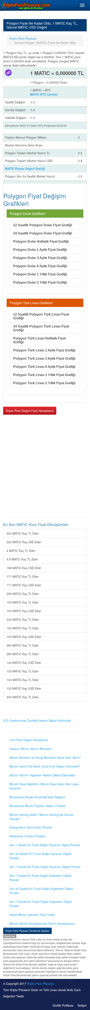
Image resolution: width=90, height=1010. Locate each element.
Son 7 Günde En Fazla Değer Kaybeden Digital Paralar (40, 904)
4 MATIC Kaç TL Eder (20, 550)
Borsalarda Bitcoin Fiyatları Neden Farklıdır (37, 806)
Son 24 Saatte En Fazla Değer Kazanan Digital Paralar (40, 856)
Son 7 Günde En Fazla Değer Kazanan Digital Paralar (45, 867)
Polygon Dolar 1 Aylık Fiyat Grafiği (40, 249)
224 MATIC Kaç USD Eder (23, 542)
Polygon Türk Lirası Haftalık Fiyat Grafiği (39, 340)
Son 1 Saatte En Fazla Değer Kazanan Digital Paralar (44, 845)
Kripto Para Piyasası (40, 983)
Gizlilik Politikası (63, 1005)
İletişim (82, 1005)
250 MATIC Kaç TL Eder (22, 594)
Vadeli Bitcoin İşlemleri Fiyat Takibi (32, 915)
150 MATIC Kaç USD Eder (23, 637)
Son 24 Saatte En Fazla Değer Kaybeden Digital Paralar (41, 890)
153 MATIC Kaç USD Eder (23, 611)
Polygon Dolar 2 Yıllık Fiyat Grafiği (40, 282)
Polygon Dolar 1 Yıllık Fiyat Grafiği (40, 274)
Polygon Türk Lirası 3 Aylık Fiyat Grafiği (44, 358)
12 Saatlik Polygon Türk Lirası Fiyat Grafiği (41, 316)
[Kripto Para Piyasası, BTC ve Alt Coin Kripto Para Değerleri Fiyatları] (25, 5)
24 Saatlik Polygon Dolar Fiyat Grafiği (42, 233)
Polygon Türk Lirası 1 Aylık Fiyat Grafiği (44, 350)
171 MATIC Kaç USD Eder (23, 585)
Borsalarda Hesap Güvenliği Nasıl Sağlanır (37, 797)
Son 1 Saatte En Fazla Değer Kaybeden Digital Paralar (40, 877)
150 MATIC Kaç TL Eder (22, 628)
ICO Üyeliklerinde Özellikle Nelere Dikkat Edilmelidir (37, 720)
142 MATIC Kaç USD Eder (23, 662)
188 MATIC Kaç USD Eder (23, 568)
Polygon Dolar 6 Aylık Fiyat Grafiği (40, 266)
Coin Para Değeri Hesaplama (28, 740)
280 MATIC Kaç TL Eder (22, 645)
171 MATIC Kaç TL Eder (22, 576)
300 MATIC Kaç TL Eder (22, 697)
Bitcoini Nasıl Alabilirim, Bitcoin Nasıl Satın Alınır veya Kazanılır (44, 786)
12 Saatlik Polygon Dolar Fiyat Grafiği (42, 225)
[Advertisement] (45, 468)
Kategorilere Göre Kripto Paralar (30, 827)
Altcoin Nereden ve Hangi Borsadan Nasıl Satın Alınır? (45, 757)
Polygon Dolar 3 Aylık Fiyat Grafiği (40, 258)
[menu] (82, 5)
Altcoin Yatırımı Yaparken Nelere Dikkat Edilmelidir (42, 775)
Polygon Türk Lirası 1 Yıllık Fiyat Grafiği (44, 375)
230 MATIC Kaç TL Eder (22, 619)
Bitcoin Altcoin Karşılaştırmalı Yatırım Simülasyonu (42, 923)
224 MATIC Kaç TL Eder (22, 533)
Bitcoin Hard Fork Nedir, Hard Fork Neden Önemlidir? (44, 766)
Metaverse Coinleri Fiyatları (27, 836)
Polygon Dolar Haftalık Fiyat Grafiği (41, 241)
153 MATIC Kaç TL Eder (22, 602)
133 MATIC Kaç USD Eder (23, 688)
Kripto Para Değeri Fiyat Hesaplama (30, 411)
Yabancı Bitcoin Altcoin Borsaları (30, 749)
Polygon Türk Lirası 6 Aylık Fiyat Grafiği (44, 366)
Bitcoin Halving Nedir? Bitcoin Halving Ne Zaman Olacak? (41, 817)
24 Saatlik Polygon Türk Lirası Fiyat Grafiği (41, 328)
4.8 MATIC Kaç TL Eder (22, 559)
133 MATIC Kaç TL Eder (22, 680)
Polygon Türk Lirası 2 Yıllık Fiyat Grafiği (44, 383)
